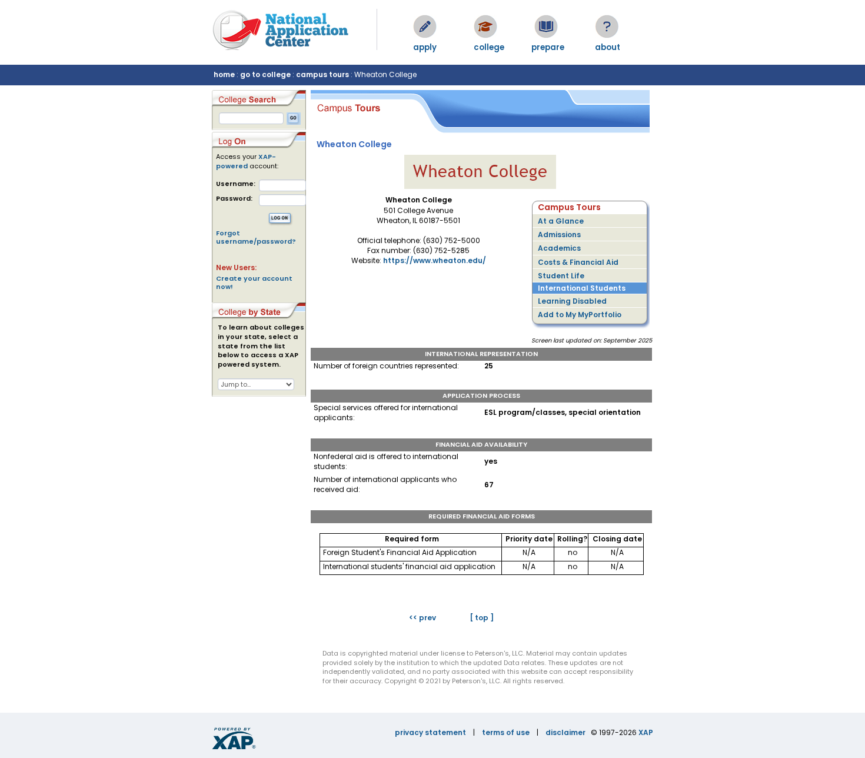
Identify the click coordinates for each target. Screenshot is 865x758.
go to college (265, 74)
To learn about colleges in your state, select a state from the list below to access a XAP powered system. (261, 346)
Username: (235, 184)
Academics (559, 248)
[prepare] (546, 26)
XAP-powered (246, 161)
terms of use (506, 732)
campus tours (322, 74)
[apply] (425, 26)
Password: (234, 198)
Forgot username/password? (256, 237)
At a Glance (561, 221)
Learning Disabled (572, 301)
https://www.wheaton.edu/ (434, 260)
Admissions (559, 235)
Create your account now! (254, 282)
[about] (606, 26)
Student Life (561, 276)
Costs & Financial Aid (578, 262)
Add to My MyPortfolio (579, 315)
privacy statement (430, 732)
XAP (645, 732)
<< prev (422, 618)
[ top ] (482, 618)
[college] (485, 26)
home (224, 74)
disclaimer (565, 732)
